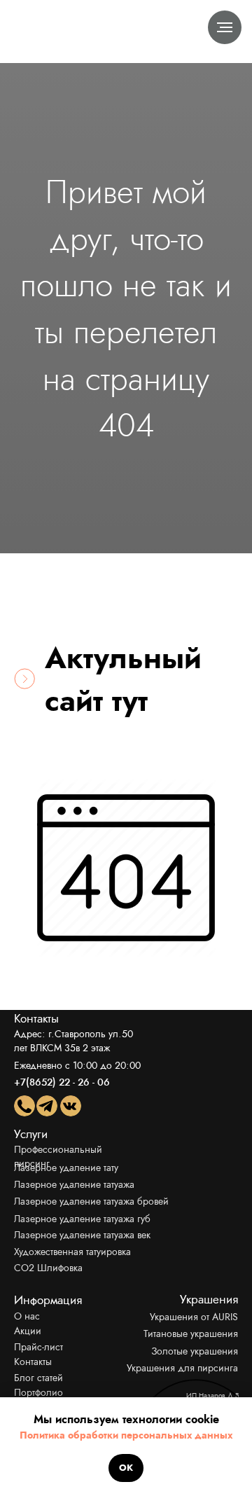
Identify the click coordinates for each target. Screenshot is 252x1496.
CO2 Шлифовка (48, 1268)
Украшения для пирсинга (182, 1368)
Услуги (31, 1134)
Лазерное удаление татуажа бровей (91, 1201)
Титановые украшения (191, 1334)
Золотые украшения (194, 1351)
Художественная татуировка (72, 1252)
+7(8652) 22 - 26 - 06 (62, 1082)
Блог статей (38, 1378)
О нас (27, 1316)
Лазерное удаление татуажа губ (82, 1219)
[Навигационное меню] (224, 27)
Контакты (33, 1362)
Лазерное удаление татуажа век (82, 1235)
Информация (48, 1299)
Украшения (209, 1299)
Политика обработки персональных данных (126, 1435)
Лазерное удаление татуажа (74, 1184)
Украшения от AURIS (194, 1317)
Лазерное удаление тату (66, 1168)
